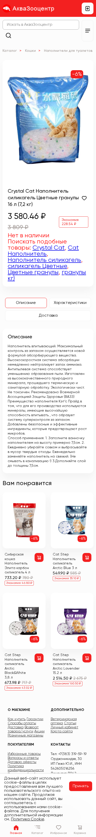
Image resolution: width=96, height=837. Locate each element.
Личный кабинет (64, 727)
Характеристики (70, 303)
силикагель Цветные (37, 266)
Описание (26, 303)
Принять (81, 786)
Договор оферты (22, 762)
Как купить (17, 719)
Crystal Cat (49, 248)
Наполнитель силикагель (44, 260)
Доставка (48, 316)
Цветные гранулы (33, 272)
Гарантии (35, 719)
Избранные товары (24, 754)
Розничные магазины (25, 735)
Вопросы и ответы (23, 758)
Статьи (70, 723)
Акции (39, 731)
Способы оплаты (22, 723)
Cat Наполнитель (43, 251)
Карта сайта (62, 731)
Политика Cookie (27, 819)
